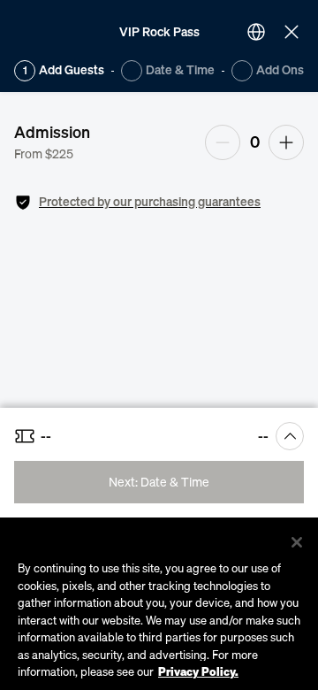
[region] (159, 604)
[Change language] (256, 32)
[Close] (296, 542)
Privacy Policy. (198, 671)
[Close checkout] (291, 32)
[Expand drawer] (290, 436)
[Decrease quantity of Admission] (222, 142)
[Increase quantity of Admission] (286, 142)
